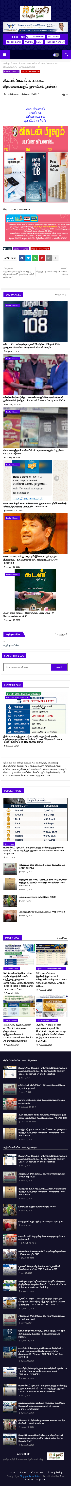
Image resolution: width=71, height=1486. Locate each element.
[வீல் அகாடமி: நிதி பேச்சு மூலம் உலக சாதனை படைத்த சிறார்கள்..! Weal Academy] (10, 1424)
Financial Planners (55, 41)
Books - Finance (11, 71)
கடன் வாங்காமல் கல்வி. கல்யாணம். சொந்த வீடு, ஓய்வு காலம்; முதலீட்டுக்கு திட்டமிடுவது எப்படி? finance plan (42, 1116)
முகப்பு (6, 63)
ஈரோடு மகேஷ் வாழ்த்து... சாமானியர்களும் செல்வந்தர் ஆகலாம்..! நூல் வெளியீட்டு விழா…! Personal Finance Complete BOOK (34, 399)
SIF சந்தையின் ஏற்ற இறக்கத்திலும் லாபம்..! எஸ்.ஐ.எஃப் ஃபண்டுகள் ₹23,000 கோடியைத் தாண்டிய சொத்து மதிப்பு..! (51, 979)
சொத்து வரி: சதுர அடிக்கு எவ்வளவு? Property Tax (42, 911)
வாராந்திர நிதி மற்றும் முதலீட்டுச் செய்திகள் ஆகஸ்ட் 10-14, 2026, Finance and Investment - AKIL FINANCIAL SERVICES (42, 1371)
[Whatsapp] (35, 258)
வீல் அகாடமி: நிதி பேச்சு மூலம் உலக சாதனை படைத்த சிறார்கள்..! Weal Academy (41, 1422)
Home (12, 1472)
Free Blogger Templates (45, 1478)
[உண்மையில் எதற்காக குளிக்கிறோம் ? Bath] (10, 901)
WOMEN (29, 41)
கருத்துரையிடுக (11, 645)
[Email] (49, 258)
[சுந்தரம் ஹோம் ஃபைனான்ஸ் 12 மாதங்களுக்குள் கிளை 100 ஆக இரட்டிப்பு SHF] (10, 1255)
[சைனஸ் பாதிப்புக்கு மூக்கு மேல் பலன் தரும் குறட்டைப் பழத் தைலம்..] (10, 1104)
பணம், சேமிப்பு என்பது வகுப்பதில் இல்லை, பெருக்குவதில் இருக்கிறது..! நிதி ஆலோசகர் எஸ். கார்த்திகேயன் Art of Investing (30, 559)
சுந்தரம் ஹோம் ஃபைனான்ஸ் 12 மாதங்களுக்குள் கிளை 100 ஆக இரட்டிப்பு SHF (42, 1253)
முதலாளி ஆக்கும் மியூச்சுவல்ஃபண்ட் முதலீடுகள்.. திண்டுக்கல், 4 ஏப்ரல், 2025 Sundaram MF (40, 1268)
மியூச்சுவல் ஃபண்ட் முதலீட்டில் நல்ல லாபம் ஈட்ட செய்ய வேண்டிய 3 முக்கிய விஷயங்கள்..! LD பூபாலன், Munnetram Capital (41, 1405)
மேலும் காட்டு (60, 294)
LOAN (39, 41)
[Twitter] (28, 258)
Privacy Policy (55, 1472)
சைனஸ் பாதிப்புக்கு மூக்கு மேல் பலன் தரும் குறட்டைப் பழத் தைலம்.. (41, 1101)
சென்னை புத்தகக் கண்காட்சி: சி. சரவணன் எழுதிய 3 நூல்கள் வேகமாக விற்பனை (33, 452)
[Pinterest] (42, 258)
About (23, 1472)
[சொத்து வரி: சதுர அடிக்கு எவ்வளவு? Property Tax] (10, 916)
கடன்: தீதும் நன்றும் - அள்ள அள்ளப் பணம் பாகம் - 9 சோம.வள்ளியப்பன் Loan (28, 614)
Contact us (37, 1472)
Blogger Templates (30, 1476)
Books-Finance (13, 41)
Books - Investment (21, 63)
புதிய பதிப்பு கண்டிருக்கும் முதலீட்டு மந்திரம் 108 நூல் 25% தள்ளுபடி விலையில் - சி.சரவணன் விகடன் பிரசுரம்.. (31, 345)
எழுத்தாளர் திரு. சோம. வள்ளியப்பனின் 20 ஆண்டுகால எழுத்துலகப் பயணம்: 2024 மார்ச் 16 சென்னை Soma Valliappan (43, 882)
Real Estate (53, 36)
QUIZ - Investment (35, 36)
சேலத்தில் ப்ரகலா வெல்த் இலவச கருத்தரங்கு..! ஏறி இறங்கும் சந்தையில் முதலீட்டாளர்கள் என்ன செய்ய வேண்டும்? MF (40, 1438)
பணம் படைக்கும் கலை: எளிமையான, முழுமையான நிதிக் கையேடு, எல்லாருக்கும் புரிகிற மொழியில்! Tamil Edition (35, 505)
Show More (62, 938)
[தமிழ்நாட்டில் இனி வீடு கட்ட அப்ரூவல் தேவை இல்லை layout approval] (10, 869)
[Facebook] (22, 258)
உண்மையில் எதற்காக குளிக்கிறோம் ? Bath (37, 896)
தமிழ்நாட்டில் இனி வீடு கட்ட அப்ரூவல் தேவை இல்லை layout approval (42, 866)
